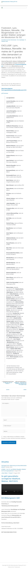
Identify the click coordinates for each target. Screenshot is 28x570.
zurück (7, 389)
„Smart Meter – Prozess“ (7, 473)
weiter (25, 389)
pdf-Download (4, 93)
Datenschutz (11, 567)
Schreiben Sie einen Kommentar (8, 39)
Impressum (17, 567)
